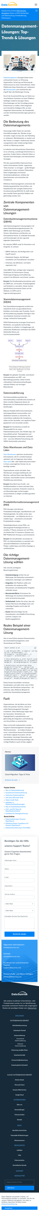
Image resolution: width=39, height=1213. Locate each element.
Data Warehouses (10, 454)
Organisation (8, 886)
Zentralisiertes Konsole (19, 1165)
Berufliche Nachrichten (19, 1130)
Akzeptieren (8, 1208)
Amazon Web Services (19, 1090)
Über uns (19, 1104)
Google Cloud (19, 1095)
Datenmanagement (10, 77)
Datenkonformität (19, 1055)
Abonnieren (10, 1188)
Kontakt (19, 1119)
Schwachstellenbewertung (20, 1060)
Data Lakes (7, 461)
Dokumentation (19, 1160)
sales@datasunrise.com (12, 956)
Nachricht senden (19, 934)
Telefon (6, 869)
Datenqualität (11, 89)
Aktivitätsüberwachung (19, 1025)
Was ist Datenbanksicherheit (16, 807)
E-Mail (6, 877)
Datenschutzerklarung (9, 1204)
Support (19, 1171)
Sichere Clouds (19, 1080)
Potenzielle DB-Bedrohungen (19, 1135)
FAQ (19, 1155)
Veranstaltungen (19, 1109)
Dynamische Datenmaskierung (16, 793)
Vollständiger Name (10, 860)
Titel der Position (9, 894)
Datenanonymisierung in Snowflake (18, 828)
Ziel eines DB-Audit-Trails (14, 797)
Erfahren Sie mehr (11, 780)
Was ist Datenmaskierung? (15, 790)
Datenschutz (32, 1008)
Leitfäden (19, 1150)
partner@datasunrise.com (13, 977)
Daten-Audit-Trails (12, 800)
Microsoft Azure (19, 1085)
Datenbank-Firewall (20, 1030)
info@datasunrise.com (11, 947)
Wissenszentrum (19, 1140)
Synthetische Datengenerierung (17, 813)
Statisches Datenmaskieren (15, 795)
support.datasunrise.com (12, 968)
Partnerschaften (19, 1114)
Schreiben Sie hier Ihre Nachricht (16, 916)
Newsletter (19, 1176)
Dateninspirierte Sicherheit (19, 1065)
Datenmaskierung (19, 1035)
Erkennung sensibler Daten (19, 1050)
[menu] (36, 4)
